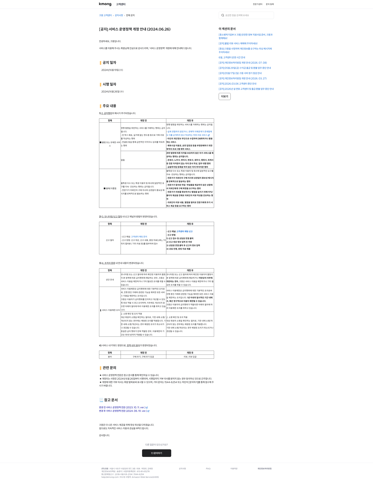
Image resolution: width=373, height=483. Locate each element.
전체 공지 (130, 15)
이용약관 (234, 468)
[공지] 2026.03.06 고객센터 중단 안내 (237, 83)
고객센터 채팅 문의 (139, 236)
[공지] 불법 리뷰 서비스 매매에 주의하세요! (238, 43)
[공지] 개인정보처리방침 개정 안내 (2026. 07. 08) (243, 62)
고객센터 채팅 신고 (185, 231)
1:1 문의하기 (156, 453)
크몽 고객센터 (105, 15)
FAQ (208, 468)
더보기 (224, 96)
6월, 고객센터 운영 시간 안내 (232, 57)
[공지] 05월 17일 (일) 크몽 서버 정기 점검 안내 (240, 73)
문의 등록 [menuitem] (270, 4)
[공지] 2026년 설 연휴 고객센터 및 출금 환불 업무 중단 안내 (246, 89)
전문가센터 (257, 4)
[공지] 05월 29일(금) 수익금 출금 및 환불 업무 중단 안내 (245, 68)
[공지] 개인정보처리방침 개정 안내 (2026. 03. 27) (243, 78)
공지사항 (119, 15)
